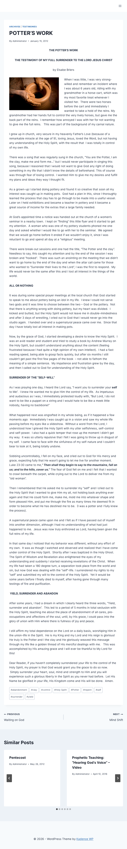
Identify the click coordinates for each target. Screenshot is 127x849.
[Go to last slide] (9, 778)
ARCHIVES (14, 26)
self (98, 689)
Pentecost (17, 758)
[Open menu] (120, 5)
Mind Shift (116, 717)
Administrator (20, 41)
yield (30, 696)
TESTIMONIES (29, 26)
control (45, 689)
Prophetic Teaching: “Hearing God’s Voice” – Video (91, 762)
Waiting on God (14, 717)
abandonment (19, 689)
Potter (75, 689)
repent (87, 689)
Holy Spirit (60, 689)
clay (34, 689)
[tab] (57, 809)
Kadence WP (84, 839)
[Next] (117, 778)
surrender (16, 696)
